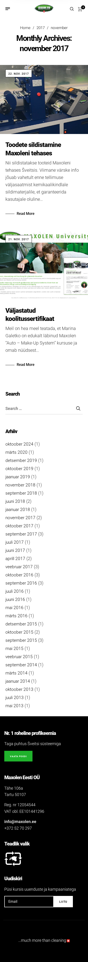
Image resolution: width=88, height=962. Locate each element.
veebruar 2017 (19, 566)
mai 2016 (14, 607)
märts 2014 (16, 673)
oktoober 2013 (19, 689)
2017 (41, 28)
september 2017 (21, 534)
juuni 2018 (15, 501)
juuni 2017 (15, 550)
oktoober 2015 (19, 632)
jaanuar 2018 (17, 509)
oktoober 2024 (19, 444)
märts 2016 (16, 615)
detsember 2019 (21, 460)
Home (25, 28)
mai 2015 (14, 648)
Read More (26, 213)
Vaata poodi (18, 756)
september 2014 (21, 664)
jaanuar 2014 (17, 681)
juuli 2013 (14, 697)
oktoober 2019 (19, 468)
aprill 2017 (15, 558)
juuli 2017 (14, 542)
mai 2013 (14, 705)
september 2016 (21, 583)
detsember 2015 (21, 624)
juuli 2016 (14, 591)
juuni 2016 (15, 599)
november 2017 (20, 517)
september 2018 (21, 493)
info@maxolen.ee (20, 821)
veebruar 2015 (19, 656)
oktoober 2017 (19, 525)
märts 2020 (16, 452)
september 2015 (21, 640)
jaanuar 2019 (17, 476)
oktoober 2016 (19, 575)
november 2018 (20, 485)
